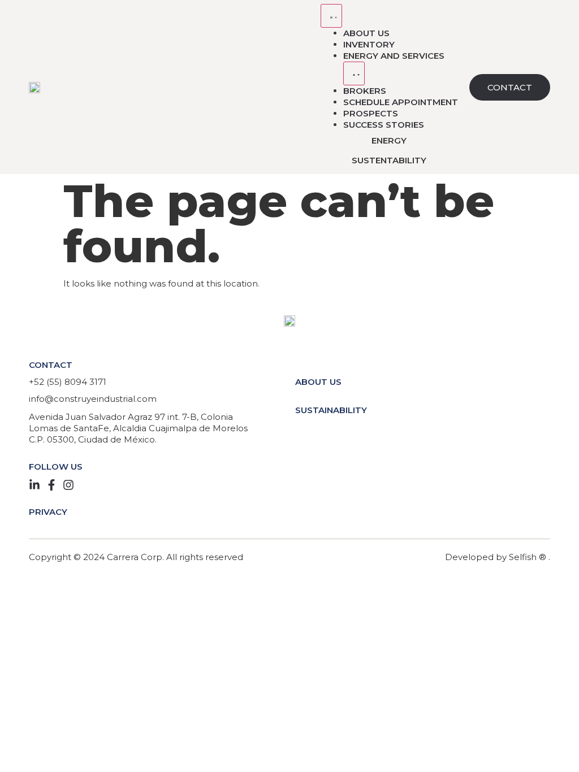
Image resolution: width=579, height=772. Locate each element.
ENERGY (389, 140)
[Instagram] (68, 485)
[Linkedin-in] (34, 485)
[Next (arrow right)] (559, 386)
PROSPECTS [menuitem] (370, 113)
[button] (354, 73)
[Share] (541, 12)
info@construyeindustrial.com (93, 398)
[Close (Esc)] (566, 12)
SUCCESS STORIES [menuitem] (383, 124)
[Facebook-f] (51, 485)
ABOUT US (318, 381)
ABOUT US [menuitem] (366, 33)
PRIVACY (48, 511)
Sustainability (331, 410)
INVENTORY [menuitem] (369, 44)
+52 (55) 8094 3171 (67, 381)
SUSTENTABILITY (389, 160)
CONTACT (50, 364)
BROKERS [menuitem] (364, 90)
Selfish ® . (529, 557)
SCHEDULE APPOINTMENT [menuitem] (400, 102)
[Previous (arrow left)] (20, 386)
